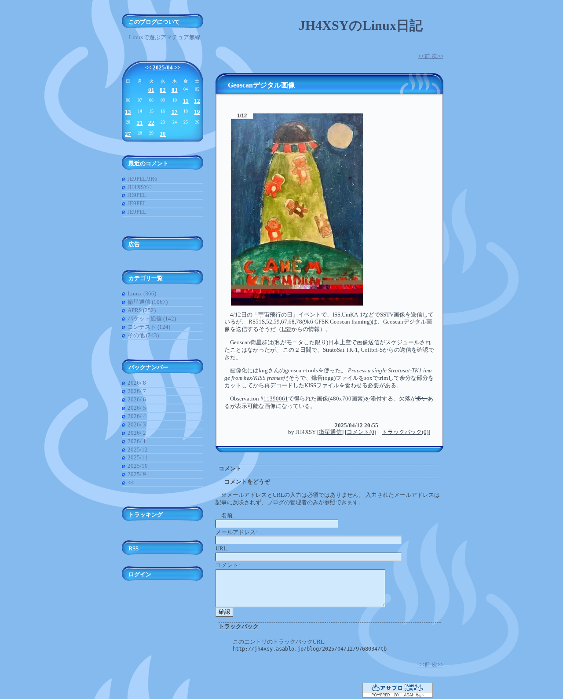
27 (128, 134)
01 (151, 90)
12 (197, 101)
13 (128, 112)
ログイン (139, 574)
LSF (286, 329)
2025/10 (138, 465)
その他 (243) (143, 335)
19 (197, 112)
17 (175, 112)
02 (163, 90)
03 (175, 90)
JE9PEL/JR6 (142, 178)
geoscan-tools (301, 370)
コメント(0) (361, 432)
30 (163, 134)
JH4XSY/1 (140, 187)
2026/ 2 (137, 433)
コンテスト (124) (149, 327)
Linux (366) (142, 293)
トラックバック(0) (405, 432)
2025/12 (138, 449)
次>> (437, 56)
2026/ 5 (137, 407)
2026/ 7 (137, 391)
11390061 (275, 398)
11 (186, 101)
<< (148, 67)
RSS (133, 548)
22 (151, 123)
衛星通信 (330, 432)
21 (140, 123)
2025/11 (138, 457)
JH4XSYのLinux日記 (361, 25)
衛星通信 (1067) (148, 302)
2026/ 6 (137, 399)
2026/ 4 (137, 416)
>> (177, 67)
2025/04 (163, 67)
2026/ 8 (137, 382)
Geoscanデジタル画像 (261, 85)
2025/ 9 (137, 474)
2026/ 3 (137, 424)
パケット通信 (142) (152, 318)
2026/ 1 (137, 441)
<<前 (424, 56)
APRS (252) (142, 310)
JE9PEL (137, 195)
